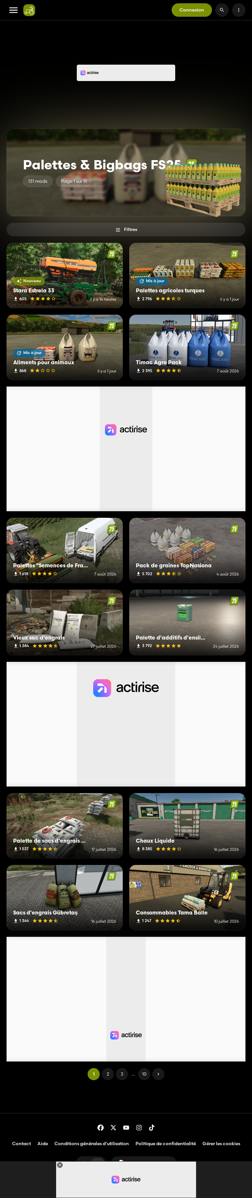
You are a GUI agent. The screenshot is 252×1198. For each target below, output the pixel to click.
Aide (42, 1143)
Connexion (191, 10)
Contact (21, 1143)
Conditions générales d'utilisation (91, 1143)
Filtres (130, 229)
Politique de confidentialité (166, 1143)
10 (144, 1074)
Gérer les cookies (221, 1143)
